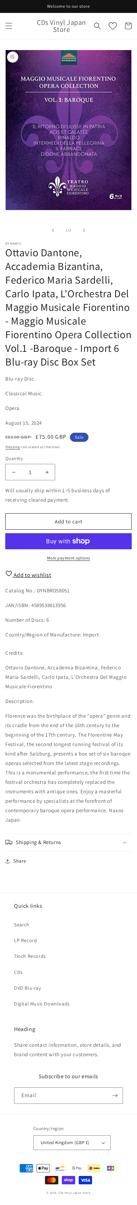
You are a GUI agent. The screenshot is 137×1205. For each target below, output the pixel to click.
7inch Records (30, 956)
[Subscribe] (115, 1095)
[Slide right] (84, 230)
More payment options (68, 557)
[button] (9, 26)
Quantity (14, 458)
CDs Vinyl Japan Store (74, 1192)
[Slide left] (53, 230)
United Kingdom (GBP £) (65, 1142)
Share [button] (19, 861)
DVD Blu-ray (27, 988)
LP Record (25, 940)
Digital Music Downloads (42, 1004)
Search (22, 924)
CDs (18, 972)
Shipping (12, 447)
